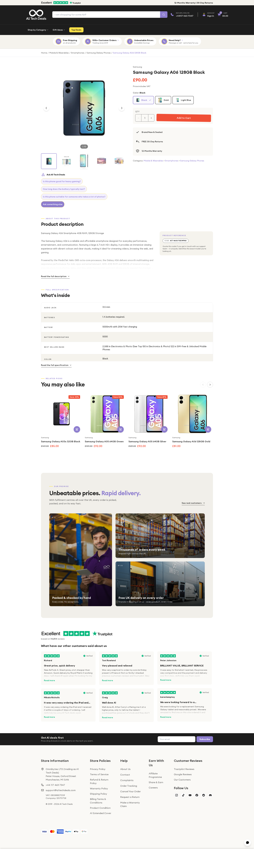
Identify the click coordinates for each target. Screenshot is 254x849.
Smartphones (77, 52)
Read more (49, 680)
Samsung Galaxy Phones (99, 52)
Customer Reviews (188, 761)
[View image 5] (119, 161)
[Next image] (122, 108)
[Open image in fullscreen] (84, 108)
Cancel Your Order (130, 791)
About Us (125, 769)
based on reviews (53, 638)
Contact (125, 774)
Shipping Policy (98, 793)
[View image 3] (84, 161)
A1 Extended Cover (100, 813)
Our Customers (182, 779)
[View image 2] (66, 161)
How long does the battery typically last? (64, 189)
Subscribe (204, 739)
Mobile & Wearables (59, 52)
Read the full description (53, 276)
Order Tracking (128, 785)
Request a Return (129, 796)
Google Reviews (183, 774)
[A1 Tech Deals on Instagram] (176, 795)
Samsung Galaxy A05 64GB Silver (147, 441)
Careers (153, 787)
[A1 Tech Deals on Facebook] (196, 795)
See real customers (192, 503)
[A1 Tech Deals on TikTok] (183, 795)
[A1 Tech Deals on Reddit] (203, 795)
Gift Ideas (58, 30)
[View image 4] (101, 161)
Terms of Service (99, 774)
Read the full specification (54, 365)
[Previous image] (46, 108)
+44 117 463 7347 (55, 784)
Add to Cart (183, 117)
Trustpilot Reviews (184, 769)
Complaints (126, 780)
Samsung (137, 67)
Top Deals (76, 30)
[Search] (163, 14)
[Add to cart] (77, 429)
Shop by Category (37, 30)
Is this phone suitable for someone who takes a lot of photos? (74, 196)
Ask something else (52, 204)
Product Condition (100, 807)
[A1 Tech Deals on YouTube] (190, 795)
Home (44, 52)
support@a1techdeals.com (61, 790)
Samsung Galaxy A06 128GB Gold (191, 441)
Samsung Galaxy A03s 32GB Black (60, 441)
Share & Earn (156, 782)
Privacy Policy (97, 769)
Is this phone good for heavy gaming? (62, 181)
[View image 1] (49, 161)
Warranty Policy (99, 788)
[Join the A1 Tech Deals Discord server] (210, 795)
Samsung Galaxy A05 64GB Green (104, 441)
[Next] (210, 385)
